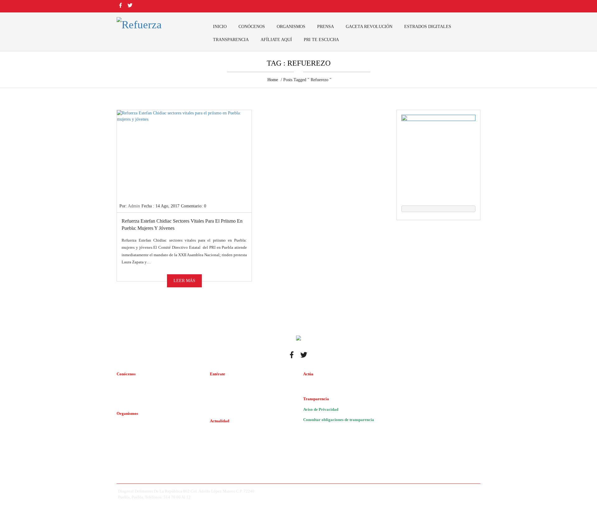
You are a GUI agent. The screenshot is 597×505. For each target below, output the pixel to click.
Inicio (220, 26)
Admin (134, 206)
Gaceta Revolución (369, 26)
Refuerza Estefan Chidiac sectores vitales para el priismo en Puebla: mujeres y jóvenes (182, 224)
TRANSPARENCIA (231, 39)
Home (272, 79)
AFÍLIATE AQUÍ (276, 39)
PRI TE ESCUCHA (321, 39)
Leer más (184, 280)
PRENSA (325, 26)
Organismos (291, 26)
